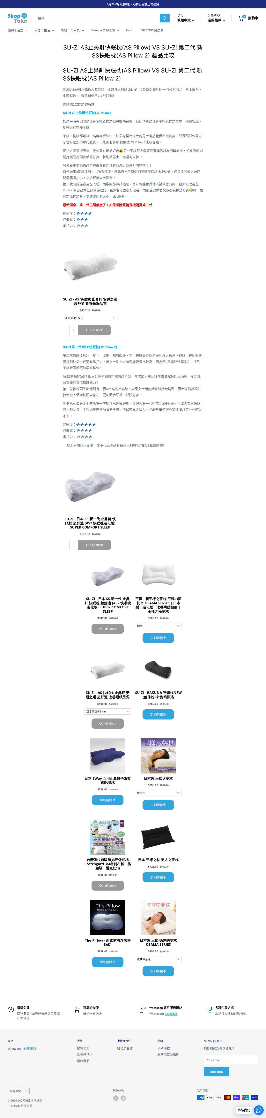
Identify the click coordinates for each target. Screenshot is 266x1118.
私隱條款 (163, 1048)
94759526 (171, 1013)
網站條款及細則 (168, 1054)
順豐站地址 (85, 1054)
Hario (129, 30)
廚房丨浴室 (15, 30)
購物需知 (83, 1048)
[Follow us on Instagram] (123, 1098)
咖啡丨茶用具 (70, 30)
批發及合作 (125, 1048)
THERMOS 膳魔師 (152, 30)
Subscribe (217, 1071)
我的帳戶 (215, 20)
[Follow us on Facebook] (116, 1098)
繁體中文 (15, 1091)
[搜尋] (165, 18)
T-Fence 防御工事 (103, 30)
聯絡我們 (83, 1061)
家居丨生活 (42, 30)
